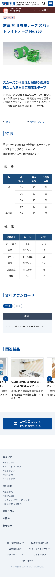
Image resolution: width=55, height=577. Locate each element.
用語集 (6, 518)
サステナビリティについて (17, 499)
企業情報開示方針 (39, 542)
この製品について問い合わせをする (30, 423)
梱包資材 (8, 474)
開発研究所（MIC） (13, 504)
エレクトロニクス (12, 466)
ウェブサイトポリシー (39, 548)
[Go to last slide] (5, 379)
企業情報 (8, 491)
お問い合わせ (27, 560)
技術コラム (8, 511)
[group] (27, 378)
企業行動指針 (15, 548)
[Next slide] (49, 379)
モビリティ (9, 462)
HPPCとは (9, 495)
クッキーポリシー (15, 554)
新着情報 (7, 525)
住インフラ (16, 10)
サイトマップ (39, 554)
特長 (8, 121)
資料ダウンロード (40, 121)
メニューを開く (41, 10)
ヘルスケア (9, 478)
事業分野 (7, 456)
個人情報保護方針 (15, 542)
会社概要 (7, 485)
